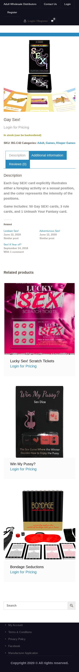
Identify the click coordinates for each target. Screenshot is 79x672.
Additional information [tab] (47, 155)
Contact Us (50, 4)
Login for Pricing (40, 319)
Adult (40, 142)
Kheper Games (65, 142)
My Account (15, 625)
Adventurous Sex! (50, 230)
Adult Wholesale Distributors (20, 4)
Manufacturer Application (23, 653)
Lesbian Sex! (11, 230)
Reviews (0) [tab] (17, 164)
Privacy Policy (17, 639)
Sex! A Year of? (12, 244)
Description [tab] (17, 155)
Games (50, 142)
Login (67, 4)
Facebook (14, 646)
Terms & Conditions (20, 632)
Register (12, 12)
